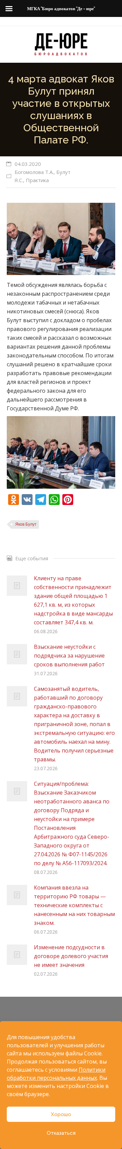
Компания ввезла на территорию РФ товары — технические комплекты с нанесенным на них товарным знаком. (74, 905)
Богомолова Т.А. (34, 172)
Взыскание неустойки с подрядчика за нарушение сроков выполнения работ (69, 655)
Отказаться (61, 1133)
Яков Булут (26, 524)
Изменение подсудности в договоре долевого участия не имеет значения (71, 956)
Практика (37, 180)
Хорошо (61, 1114)
